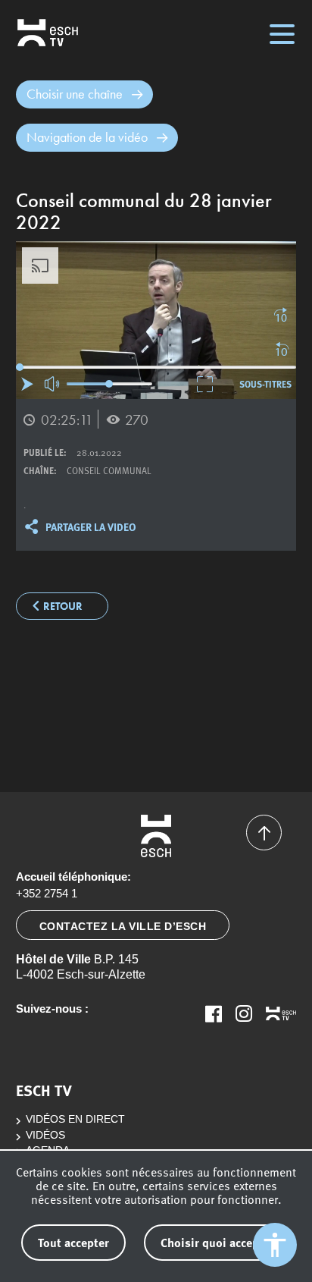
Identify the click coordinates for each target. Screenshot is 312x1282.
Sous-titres (265, 384)
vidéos (45, 1135)
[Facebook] (213, 1013)
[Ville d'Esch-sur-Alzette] (156, 836)
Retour (63, 606)
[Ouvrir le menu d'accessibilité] (275, 1245)
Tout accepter (73, 1242)
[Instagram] (243, 1013)
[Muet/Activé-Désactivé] (53, 384)
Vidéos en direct (75, 1119)
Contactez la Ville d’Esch (123, 926)
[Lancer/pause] (27, 383)
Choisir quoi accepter (217, 1242)
